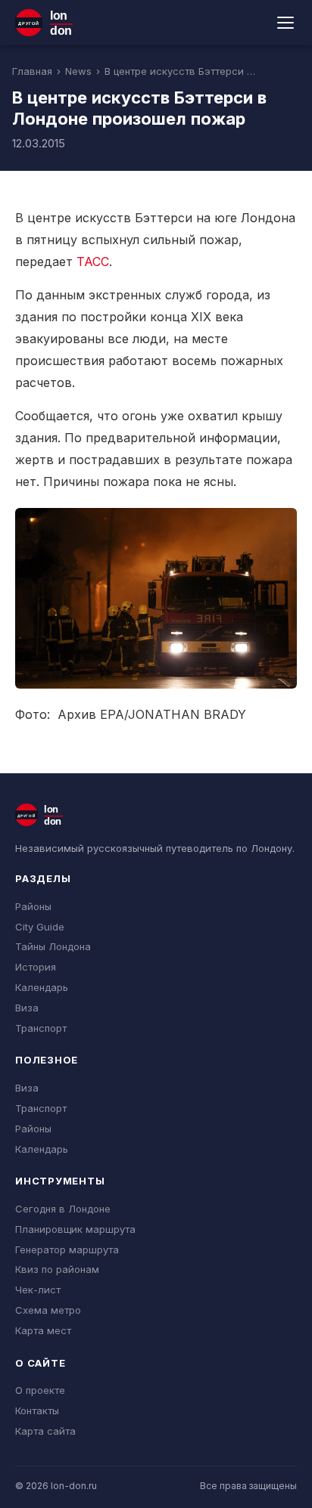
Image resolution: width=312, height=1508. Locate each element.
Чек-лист (38, 1290)
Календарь (41, 987)
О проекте (40, 1390)
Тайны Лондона (53, 946)
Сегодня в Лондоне (63, 1209)
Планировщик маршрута (75, 1229)
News (78, 71)
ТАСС (92, 261)
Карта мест (43, 1330)
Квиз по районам (57, 1269)
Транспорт (41, 1028)
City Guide (39, 927)
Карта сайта (45, 1431)
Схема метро (48, 1310)
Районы (33, 906)
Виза (27, 1008)
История (35, 967)
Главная (32, 71)
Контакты (37, 1410)
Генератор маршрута (67, 1249)
